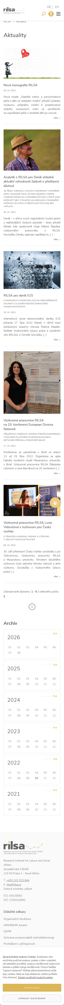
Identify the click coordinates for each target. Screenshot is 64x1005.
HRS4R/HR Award (15, 925)
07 (10, 653)
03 (27, 647)
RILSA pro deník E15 (18, 295)
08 (18, 653)
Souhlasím (32, 987)
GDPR (7, 931)
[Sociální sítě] (55, 502)
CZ (49, 7)
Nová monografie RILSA (21, 85)
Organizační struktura (17, 919)
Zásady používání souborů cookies (35, 977)
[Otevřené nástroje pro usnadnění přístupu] (51, 13)
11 (45, 684)
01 (10, 647)
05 (45, 647)
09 (27, 684)
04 (36, 647)
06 (54, 647)
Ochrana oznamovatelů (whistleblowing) (29, 938)
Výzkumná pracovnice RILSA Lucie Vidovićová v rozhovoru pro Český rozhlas (28, 527)
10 (36, 684)
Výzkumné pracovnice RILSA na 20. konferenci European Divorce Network (28, 424)
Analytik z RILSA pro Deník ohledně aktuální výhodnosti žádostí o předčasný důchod (31, 181)
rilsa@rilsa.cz (13, 884)
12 (54, 684)
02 (18, 647)
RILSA (7, 21)
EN (57, 7)
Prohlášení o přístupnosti (19, 944)
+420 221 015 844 (17, 880)
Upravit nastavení (32, 998)
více (56, 118)
